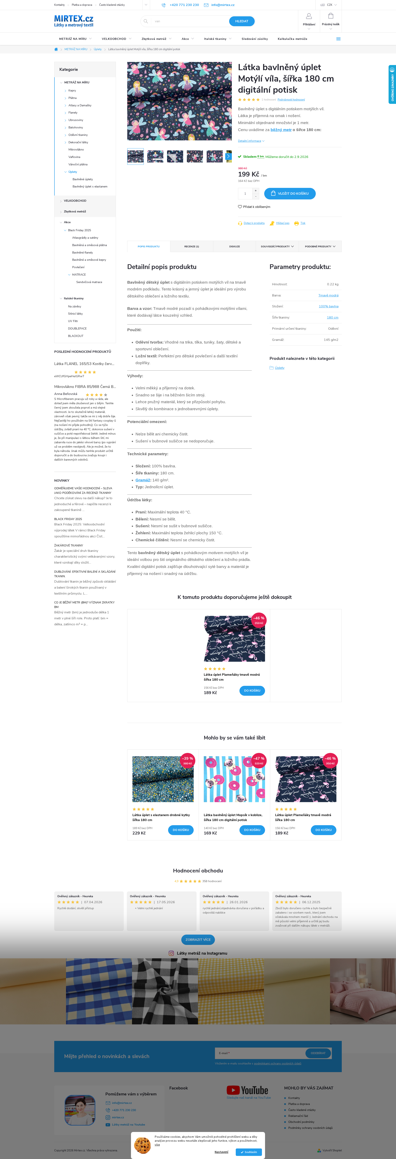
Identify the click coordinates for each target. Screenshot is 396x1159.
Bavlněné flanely (82, 253)
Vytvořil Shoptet (332, 1150)
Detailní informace (249, 141)
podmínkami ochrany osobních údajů (277, 1063)
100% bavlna (328, 306)
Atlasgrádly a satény (85, 238)
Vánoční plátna (77, 164)
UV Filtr (73, 321)
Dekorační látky (78, 142)
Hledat (241, 21)
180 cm (332, 317)
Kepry (72, 90)
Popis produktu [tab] (149, 246)
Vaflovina (74, 157)
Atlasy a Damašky (79, 105)
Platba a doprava (82, 5)
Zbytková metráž (75, 211)
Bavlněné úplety (83, 179)
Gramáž (143, 480)
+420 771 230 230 (124, 1110)
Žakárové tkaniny (68, 546)
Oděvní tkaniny (78, 135)
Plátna (72, 98)
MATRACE (79, 275)
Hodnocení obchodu (198, 870)
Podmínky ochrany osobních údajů (310, 1128)
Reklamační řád (298, 1116)
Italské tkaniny (74, 298)
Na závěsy (74, 306)
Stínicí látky (75, 314)
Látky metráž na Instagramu (202, 953)
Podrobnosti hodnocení (291, 99)
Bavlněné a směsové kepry (89, 260)
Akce (67, 222)
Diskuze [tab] (234, 246)
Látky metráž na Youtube (128, 1125)
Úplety (72, 172)
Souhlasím (251, 1152)
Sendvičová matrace (89, 282)
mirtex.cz (118, 1117)
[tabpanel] (234, 655)
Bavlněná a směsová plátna (89, 245)
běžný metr (281, 130)
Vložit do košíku (293, 193)
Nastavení (221, 1152)
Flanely (72, 113)
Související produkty (275, 246)
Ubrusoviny (75, 120)
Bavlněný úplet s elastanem (90, 186)
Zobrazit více (198, 939)
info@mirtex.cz (122, 1103)
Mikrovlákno (76, 150)
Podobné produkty (318, 246)
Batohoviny (75, 127)
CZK (329, 5)
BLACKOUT (75, 336)
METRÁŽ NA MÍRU (76, 82)
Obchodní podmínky (301, 1122)
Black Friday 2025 (79, 230)
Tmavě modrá (328, 295)
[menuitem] (75, 39)
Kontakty (59, 5)
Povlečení (78, 267)
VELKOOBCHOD (75, 201)
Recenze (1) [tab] (191, 246)
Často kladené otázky (112, 5)
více (157, 1145)
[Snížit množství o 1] (255, 196)
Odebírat (318, 1053)
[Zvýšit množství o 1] (255, 191)
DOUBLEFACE (77, 329)
